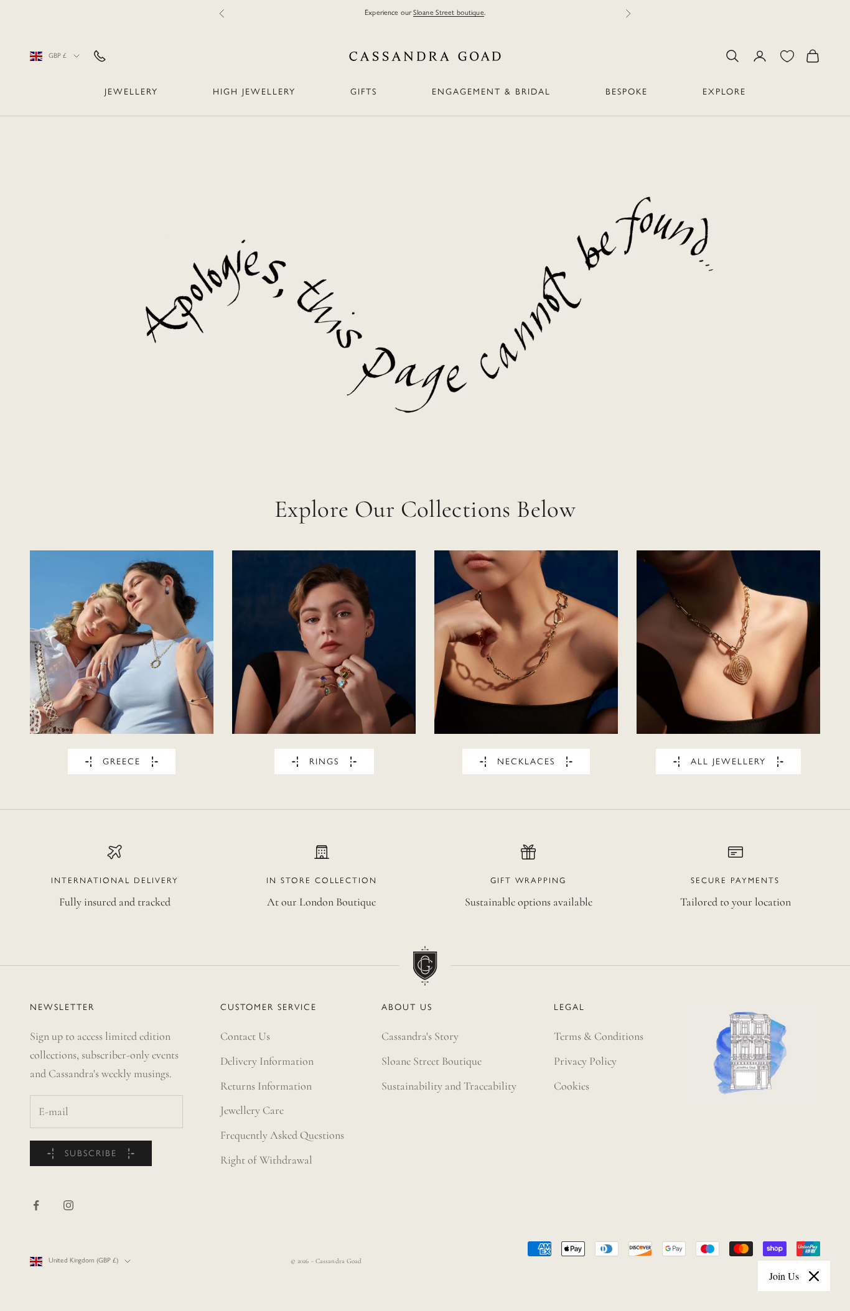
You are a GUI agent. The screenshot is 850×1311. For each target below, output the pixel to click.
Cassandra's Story (420, 1036)
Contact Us (245, 1036)
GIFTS (363, 92)
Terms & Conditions (598, 1036)
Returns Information (266, 1086)
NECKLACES (526, 762)
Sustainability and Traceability (448, 1086)
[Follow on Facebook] (36, 1205)
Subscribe (91, 1154)
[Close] (814, 1276)
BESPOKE (626, 92)
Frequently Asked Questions (282, 1135)
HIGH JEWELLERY (254, 92)
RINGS (324, 762)
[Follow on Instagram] (68, 1205)
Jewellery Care (252, 1110)
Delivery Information (267, 1061)
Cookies (571, 1086)
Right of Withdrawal (266, 1160)
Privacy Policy (585, 1061)
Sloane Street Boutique (431, 1061)
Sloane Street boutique (448, 12)
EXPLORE (724, 92)
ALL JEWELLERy (728, 762)
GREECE (122, 762)
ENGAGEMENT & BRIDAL (491, 92)
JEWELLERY (131, 92)
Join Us (784, 1275)
